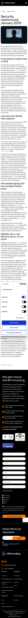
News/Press (16, 582)
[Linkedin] (3, 562)
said (6, 165)
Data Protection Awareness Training (7, 591)
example (16, 205)
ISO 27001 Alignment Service (8, 587)
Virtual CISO (4, 575)
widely (11, 147)
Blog (2, 600)
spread (8, 147)
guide (23, 101)
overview (17, 70)
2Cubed (18, 616)
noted (13, 176)
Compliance (6, 499)
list (24, 107)
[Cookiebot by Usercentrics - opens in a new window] (19, 284)
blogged (22, 169)
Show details (19, 317)
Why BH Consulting (18, 579)
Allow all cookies (14, 322)
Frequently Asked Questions (7, 606)
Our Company (17, 575)
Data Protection (7, 497)
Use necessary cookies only (14, 332)
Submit (19, 538)
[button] (26, 3)
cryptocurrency (5, 151)
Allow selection (14, 327)
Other (5, 503)
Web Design (11, 616)
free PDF (20, 218)
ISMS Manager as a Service (7, 579)
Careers (15, 585)
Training (5, 501)
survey (19, 243)
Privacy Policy (5, 512)
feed (6, 160)
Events (3, 603)
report (3, 209)
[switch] (24, 302)
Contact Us (16, 600)
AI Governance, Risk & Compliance (6, 583)
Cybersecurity (7, 495)
